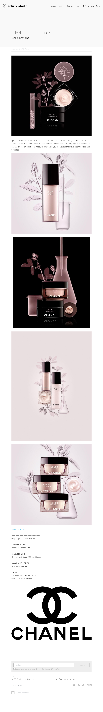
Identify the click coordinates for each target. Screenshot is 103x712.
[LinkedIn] (83, 685)
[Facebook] (74, 685)
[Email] (88, 685)
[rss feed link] (91, 685)
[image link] (15, 6)
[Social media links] (96, 6)
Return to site (17, 685)
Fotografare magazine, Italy (64, 679)
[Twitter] (79, 685)
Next (54, 677)
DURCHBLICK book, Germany (22, 679)
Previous (16, 677)
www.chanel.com (18, 529)
